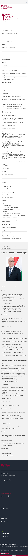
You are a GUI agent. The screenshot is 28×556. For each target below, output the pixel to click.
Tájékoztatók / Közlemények (7, 174)
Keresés (26, 3)
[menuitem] (14, 38)
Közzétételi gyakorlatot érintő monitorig (12, 209)
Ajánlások (4, 182)
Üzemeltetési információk (7, 55)
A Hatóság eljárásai (5, 27)
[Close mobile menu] (2, 13)
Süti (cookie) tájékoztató (6, 480)
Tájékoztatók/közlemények (7, 88)
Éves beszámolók (5, 25)
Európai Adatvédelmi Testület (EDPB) (9, 102)
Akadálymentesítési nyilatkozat (7, 479)
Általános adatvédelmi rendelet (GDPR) (8, 475)
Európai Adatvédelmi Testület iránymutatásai (13, 104)
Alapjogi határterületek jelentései (8, 232)
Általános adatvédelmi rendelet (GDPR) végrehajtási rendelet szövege (14, 74)
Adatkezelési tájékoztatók (7, 41)
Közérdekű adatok (5, 22)
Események (4, 44)
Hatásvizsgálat (5, 93)
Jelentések (4, 179)
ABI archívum (6, 188)
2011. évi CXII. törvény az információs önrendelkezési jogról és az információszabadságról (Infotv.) (14, 78)
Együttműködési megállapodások (8, 47)
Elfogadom (14, 555)
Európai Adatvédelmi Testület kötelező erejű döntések (15, 108)
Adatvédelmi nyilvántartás (7, 85)
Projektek (4, 38)
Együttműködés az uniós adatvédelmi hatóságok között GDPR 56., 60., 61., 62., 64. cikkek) (14, 111)
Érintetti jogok (4, 62)
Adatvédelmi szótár (6, 67)
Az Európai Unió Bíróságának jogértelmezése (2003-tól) (12, 122)
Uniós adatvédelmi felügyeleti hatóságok (10, 128)
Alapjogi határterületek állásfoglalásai (9, 230)
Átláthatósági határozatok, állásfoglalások (12, 213)
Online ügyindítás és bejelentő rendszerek (10, 33)
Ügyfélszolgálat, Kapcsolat (7, 30)
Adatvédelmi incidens (6, 90)
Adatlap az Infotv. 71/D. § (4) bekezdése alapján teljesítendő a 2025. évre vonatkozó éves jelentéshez (14, 216)
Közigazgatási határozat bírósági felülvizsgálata (11, 96)
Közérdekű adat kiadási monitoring (11, 207)
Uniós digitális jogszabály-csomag (8, 125)
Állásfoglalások (5, 177)
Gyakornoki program (6, 52)
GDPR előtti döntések (8, 186)
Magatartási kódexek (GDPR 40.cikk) (9, 115)
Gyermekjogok (5, 36)
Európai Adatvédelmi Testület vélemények (12, 106)
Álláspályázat (4, 50)
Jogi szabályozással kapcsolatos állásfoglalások (11, 238)
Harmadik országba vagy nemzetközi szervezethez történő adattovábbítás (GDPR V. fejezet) (13, 119)
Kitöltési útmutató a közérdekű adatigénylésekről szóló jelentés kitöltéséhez (13, 220)
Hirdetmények (4, 171)
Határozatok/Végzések (6, 168)
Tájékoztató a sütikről (4, 553)
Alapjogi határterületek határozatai (9, 227)
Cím (2, 506)
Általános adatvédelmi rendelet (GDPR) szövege (11, 70)
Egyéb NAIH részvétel (6, 131)
